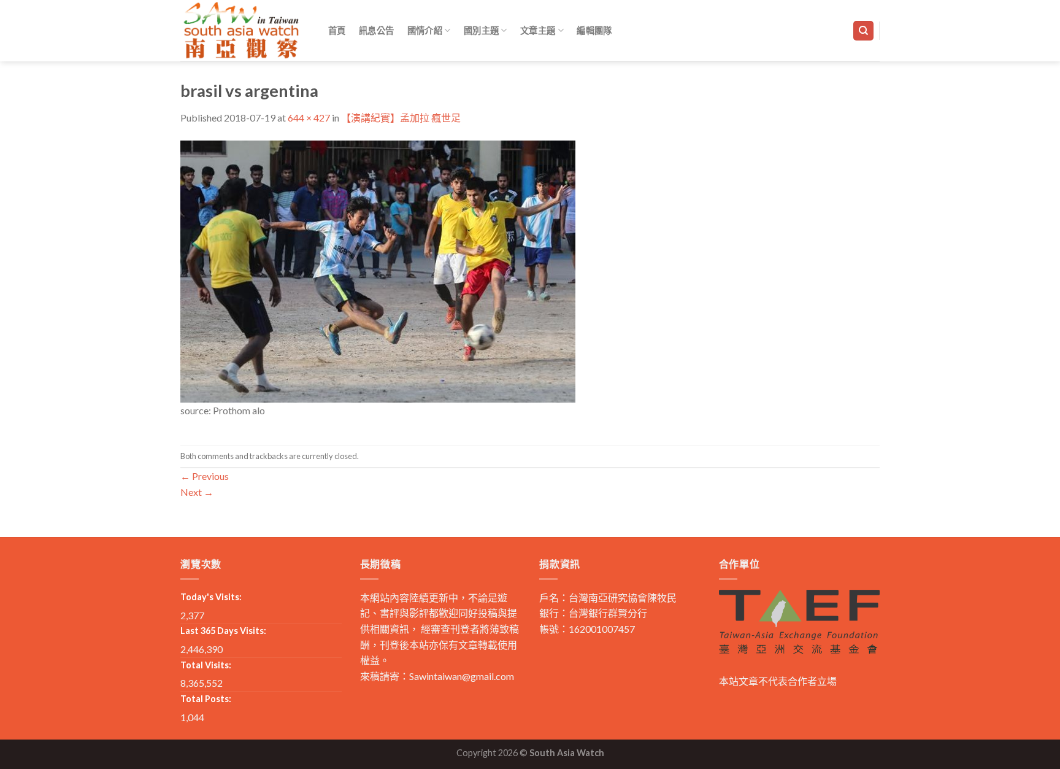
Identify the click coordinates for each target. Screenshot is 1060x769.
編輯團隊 (594, 30)
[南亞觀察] (241, 30)
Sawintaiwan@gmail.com (461, 676)
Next (196, 492)
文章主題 (537, 30)
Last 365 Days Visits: (223, 630)
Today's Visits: (211, 597)
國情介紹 (424, 30)
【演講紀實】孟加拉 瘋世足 (401, 117)
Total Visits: (205, 665)
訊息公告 (376, 30)
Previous (204, 476)
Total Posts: (205, 699)
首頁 (337, 30)
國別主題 (481, 30)
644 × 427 (309, 117)
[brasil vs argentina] (377, 270)
